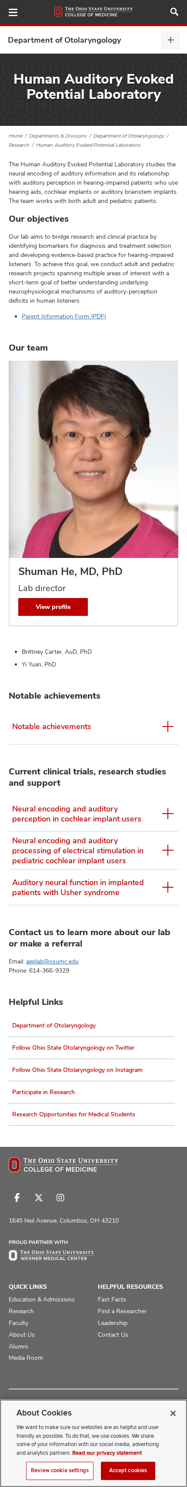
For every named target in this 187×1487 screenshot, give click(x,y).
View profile (53, 607)
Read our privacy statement (107, 1453)
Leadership (112, 1323)
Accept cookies (128, 1470)
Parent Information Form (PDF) (64, 316)
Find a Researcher (122, 1311)
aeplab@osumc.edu (52, 961)
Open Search (174, 11)
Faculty (18, 1323)
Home (16, 135)
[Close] (173, 1413)
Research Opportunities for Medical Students (73, 1114)
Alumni (18, 1346)
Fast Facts (112, 1299)
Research (19, 145)
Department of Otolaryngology (64, 40)
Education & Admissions (42, 1299)
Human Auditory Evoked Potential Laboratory (88, 145)
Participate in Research (43, 1092)
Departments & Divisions (58, 135)
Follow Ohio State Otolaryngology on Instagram (77, 1070)
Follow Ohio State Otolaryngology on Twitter (73, 1047)
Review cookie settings (60, 1470)
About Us (22, 1334)
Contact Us (113, 1334)
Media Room (26, 1358)
